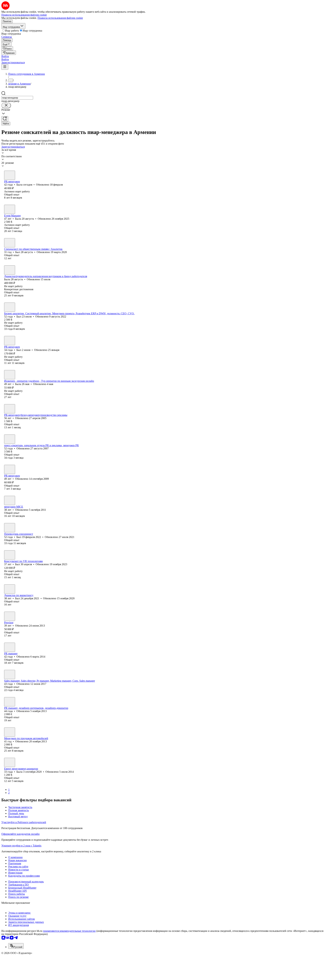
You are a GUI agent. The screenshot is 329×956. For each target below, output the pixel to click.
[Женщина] (9, 175)
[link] (7, 48)
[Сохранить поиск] (4, 119)
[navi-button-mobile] (4, 67)
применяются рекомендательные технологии (69, 930)
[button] (5, 56)
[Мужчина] (9, 242)
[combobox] (17, 98)
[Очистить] (6, 105)
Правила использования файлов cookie (60, 17)
